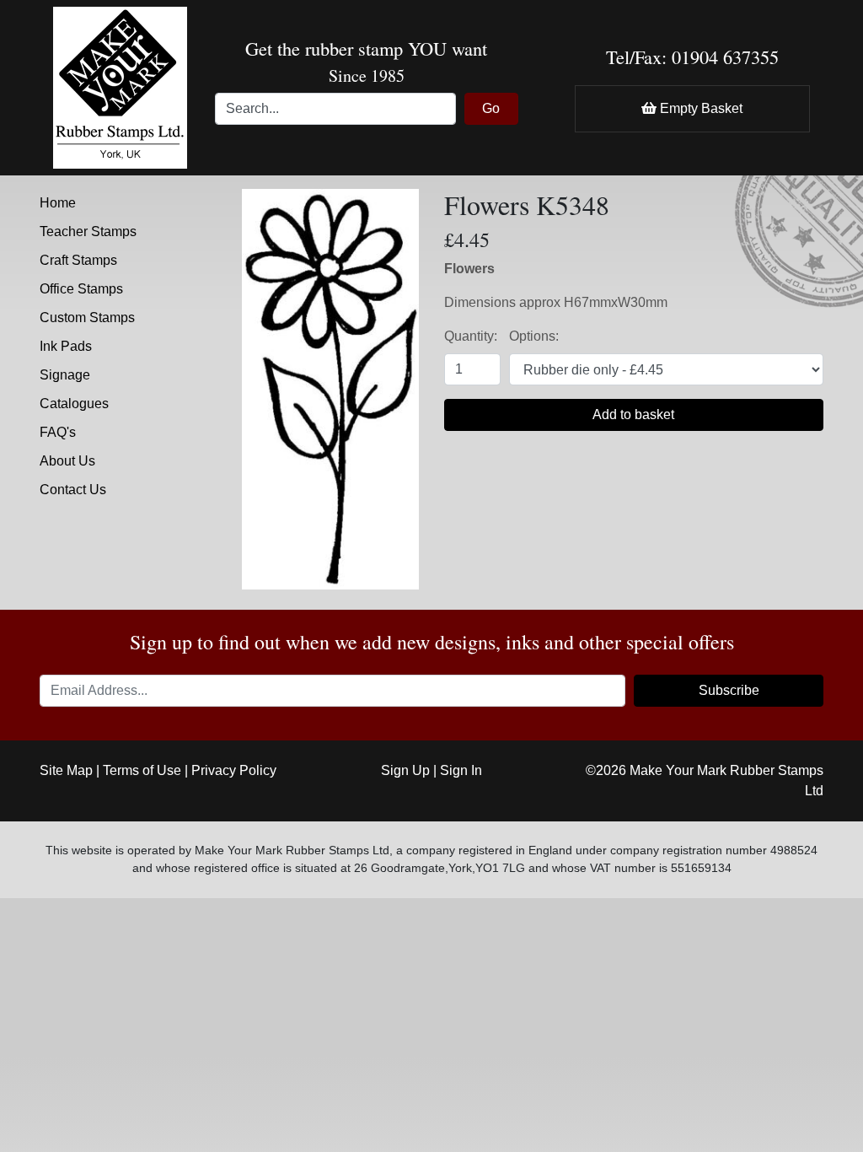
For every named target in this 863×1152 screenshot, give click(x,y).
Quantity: (470, 336)
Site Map (66, 770)
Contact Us (73, 489)
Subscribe (729, 690)
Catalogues (74, 403)
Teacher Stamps (88, 231)
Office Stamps (81, 289)
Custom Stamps (87, 317)
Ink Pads (66, 346)
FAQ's (58, 432)
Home (58, 203)
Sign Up (405, 770)
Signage (65, 375)
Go (491, 108)
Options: (534, 336)
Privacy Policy (233, 770)
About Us (67, 461)
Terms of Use (142, 770)
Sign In (461, 770)
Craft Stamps (78, 260)
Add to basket (633, 414)
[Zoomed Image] (330, 388)
